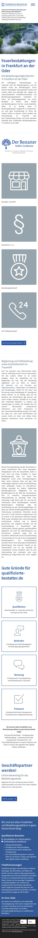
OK (22, 922)
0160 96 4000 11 (25, 839)
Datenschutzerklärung (17, 931)
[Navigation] (32, 4)
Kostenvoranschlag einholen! (13, 343)
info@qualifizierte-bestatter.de (15, 841)
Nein (30, 922)
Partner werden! (8, 799)
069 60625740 (9, 839)
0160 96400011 (16, 11)
